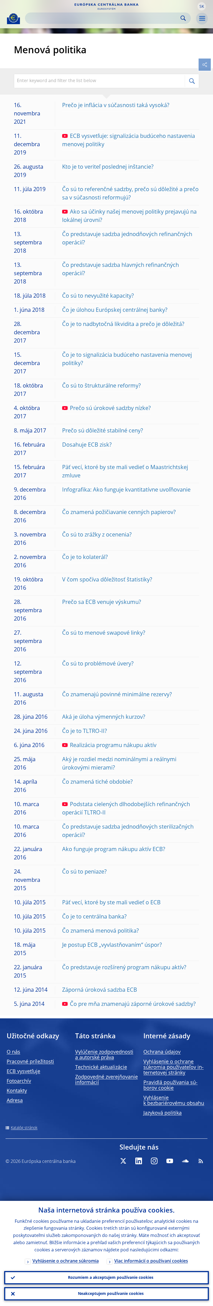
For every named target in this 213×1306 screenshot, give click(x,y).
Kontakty (17, 1091)
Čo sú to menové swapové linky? (103, 633)
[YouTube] (169, 1161)
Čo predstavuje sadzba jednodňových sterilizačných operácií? (128, 831)
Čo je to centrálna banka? (94, 917)
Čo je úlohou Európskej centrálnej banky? (115, 310)
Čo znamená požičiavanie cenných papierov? (119, 512)
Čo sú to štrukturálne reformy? (101, 386)
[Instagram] (154, 1161)
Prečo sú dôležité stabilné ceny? (102, 431)
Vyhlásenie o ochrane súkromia (65, 1261)
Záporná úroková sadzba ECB (99, 990)
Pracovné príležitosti (30, 1061)
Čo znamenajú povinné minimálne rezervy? (117, 695)
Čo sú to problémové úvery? (98, 664)
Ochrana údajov (162, 1052)
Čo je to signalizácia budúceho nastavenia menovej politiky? (127, 359)
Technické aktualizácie (101, 1067)
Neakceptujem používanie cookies (111, 1294)
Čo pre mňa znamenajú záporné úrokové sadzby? (133, 1004)
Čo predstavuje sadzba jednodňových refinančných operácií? (127, 239)
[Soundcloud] (185, 1161)
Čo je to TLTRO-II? (84, 731)
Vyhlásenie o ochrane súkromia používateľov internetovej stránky (173, 1067)
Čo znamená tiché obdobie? (97, 782)
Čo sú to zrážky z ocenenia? (97, 535)
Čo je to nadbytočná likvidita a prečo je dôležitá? (123, 324)
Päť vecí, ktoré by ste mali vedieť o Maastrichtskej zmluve (125, 472)
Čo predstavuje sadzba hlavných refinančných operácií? (120, 270)
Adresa (15, 1100)
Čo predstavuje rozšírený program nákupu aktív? (124, 968)
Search (183, 18)
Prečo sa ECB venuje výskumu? (101, 602)
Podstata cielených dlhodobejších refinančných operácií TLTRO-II (126, 809)
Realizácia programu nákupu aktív (113, 745)
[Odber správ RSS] (200, 1161)
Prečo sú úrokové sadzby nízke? (110, 408)
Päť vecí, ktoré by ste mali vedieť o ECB (111, 903)
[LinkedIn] (138, 1161)
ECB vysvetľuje (23, 1071)
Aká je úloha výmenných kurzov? (103, 717)
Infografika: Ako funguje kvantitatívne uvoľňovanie (126, 490)
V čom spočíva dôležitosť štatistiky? (107, 580)
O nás (13, 1052)
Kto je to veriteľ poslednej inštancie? (108, 167)
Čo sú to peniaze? (84, 872)
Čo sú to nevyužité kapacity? (98, 296)
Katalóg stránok (24, 1128)
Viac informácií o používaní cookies (151, 1261)
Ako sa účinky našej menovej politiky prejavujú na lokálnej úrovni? (129, 216)
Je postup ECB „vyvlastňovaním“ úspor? (112, 945)
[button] (201, 6)
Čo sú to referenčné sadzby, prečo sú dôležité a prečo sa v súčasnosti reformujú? (130, 194)
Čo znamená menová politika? (100, 931)
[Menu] (202, 18)
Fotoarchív (19, 1081)
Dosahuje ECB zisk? (87, 445)
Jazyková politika (162, 1113)
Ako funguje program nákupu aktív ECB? (113, 849)
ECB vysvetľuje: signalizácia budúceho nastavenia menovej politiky (128, 141)
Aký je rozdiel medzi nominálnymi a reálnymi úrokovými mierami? (119, 764)
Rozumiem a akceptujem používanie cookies (110, 1278)
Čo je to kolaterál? (85, 557)
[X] (123, 1161)
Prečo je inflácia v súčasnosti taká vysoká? (115, 105)
